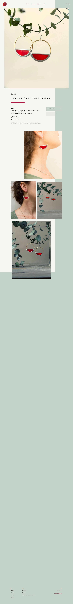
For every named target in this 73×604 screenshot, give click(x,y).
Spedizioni (39, 4)
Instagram (24, 590)
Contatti (44, 4)
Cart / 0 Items (67, 4)
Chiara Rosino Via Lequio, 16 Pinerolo (29, 595)
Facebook (24, 592)
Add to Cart (54, 113)
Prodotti (27, 4)
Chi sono (33, 4)
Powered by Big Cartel (58, 593)
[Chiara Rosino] (5, 4)
